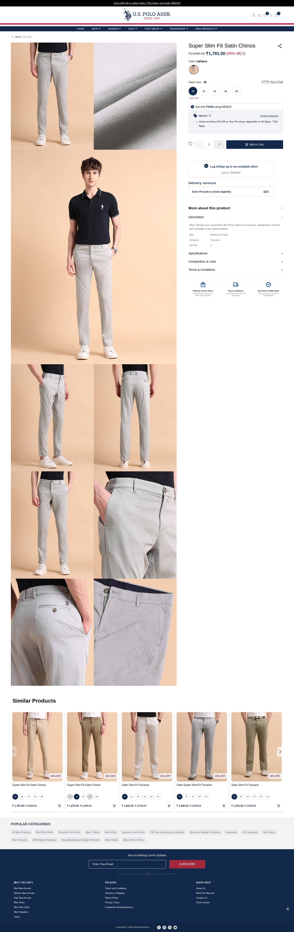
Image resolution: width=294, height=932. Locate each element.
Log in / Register (231, 172)
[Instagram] (164, 927)
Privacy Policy (112, 902)
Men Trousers (19, 840)
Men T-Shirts (93, 832)
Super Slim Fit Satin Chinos (29, 785)
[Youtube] (175, 927)
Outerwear (231, 832)
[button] (210, 116)
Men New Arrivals (22, 888)
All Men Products (21, 832)
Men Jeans (269, 832)
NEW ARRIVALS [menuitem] (204, 28)
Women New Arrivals (24, 893)
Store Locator (202, 902)
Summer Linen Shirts (133, 832)
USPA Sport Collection (44, 840)
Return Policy (111, 898)
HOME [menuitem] (81, 28)
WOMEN (113, 28)
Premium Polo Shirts (69, 832)
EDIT (266, 191)
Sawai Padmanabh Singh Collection (81, 840)
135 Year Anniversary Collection (167, 832)
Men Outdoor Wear (133, 840)
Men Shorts (111, 840)
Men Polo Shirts (44, 832)
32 (203, 91)
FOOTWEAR (152, 28)
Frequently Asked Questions (119, 907)
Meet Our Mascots (205, 893)
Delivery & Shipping (115, 893)
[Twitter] (159, 927)
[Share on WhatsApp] (255, 59)
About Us (200, 888)
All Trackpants (250, 832)
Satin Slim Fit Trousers (135, 785)
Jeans (17, 916)
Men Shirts (111, 832)
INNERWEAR (177, 28)
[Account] (253, 14)
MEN (94, 28)
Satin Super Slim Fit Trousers (194, 785)
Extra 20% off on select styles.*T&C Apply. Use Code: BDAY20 (147, 3)
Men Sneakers (21, 912)
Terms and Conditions (116, 888)
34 (214, 91)
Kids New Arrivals (22, 898)
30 (193, 91)
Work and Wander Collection (205, 832)
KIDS (131, 28)
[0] (265, 14)
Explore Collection (269, 116)
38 (236, 91)
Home (18, 37)
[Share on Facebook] (263, 59)
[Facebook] (170, 927)
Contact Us (201, 898)
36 (225, 91)
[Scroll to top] (287, 910)
